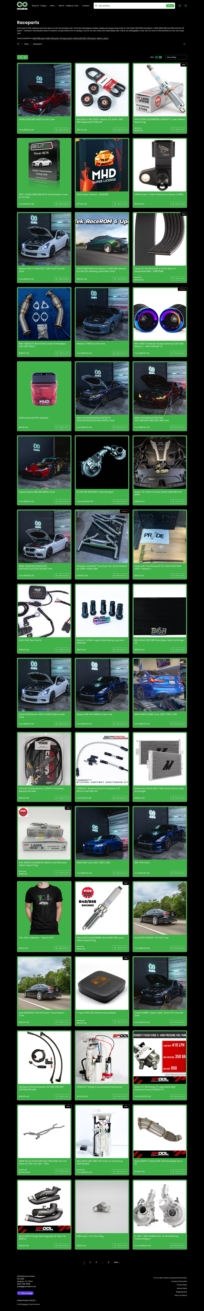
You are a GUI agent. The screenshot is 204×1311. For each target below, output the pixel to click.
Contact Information (179, 1281)
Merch (61, 5)
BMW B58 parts (39, 38)
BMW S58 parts (52, 38)
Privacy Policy (182, 1285)
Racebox (25, 1304)
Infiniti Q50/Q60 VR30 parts (84, 38)
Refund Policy (182, 1288)
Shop (26, 44)
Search (170, 6)
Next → (117, 1262)
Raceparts (37, 44)
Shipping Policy (181, 1292)
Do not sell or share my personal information (170, 1278)
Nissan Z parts (102, 38)
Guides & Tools (73, 5)
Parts (53, 5)
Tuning (44, 5)
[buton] (27, 1300)
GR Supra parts (66, 38)
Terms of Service (180, 1295)
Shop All (35, 5)
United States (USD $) (27, 1300)
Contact (85, 5)
